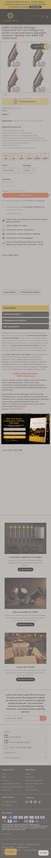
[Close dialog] (48, 415)
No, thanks (14, 440)
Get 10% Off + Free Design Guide (14, 437)
